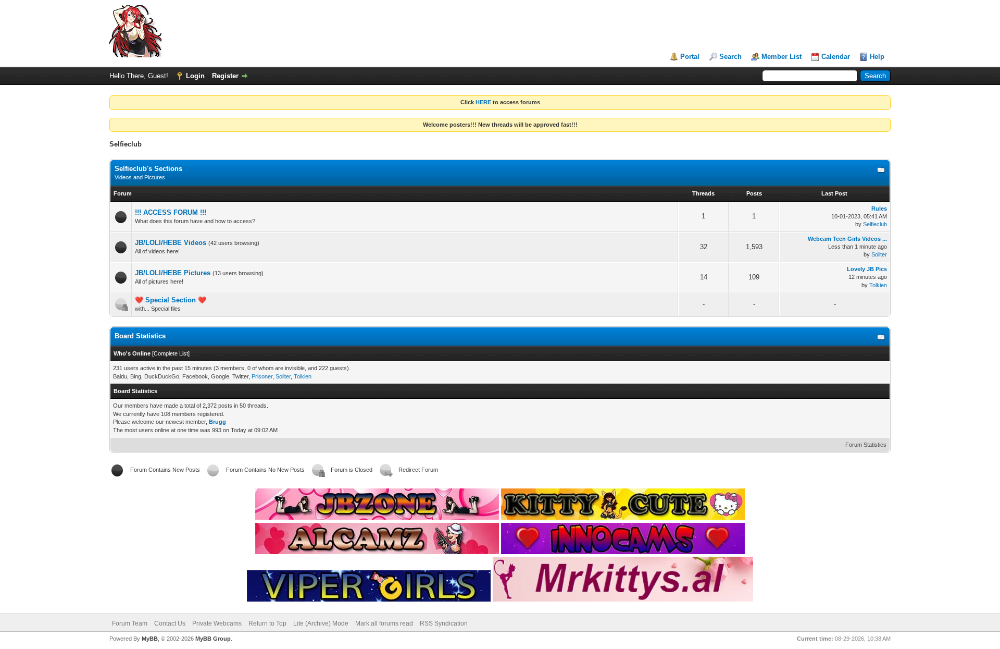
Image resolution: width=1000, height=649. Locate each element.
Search (730, 56)
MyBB (150, 638)
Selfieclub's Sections (148, 169)
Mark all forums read (384, 623)
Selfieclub (875, 224)
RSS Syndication (444, 623)
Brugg (217, 422)
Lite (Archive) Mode (320, 623)
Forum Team (129, 623)
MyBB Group (213, 638)
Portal (689, 56)
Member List (781, 56)
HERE (483, 102)
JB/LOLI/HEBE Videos (170, 243)
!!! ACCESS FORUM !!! (170, 212)
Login (195, 76)
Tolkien (878, 285)
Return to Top (267, 623)
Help (877, 56)
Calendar (835, 56)
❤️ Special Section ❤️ (170, 300)
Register (225, 76)
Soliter (879, 254)
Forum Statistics (865, 445)
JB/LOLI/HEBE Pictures (172, 273)
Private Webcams (217, 623)
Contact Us (169, 623)
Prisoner (262, 376)
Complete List (171, 353)
